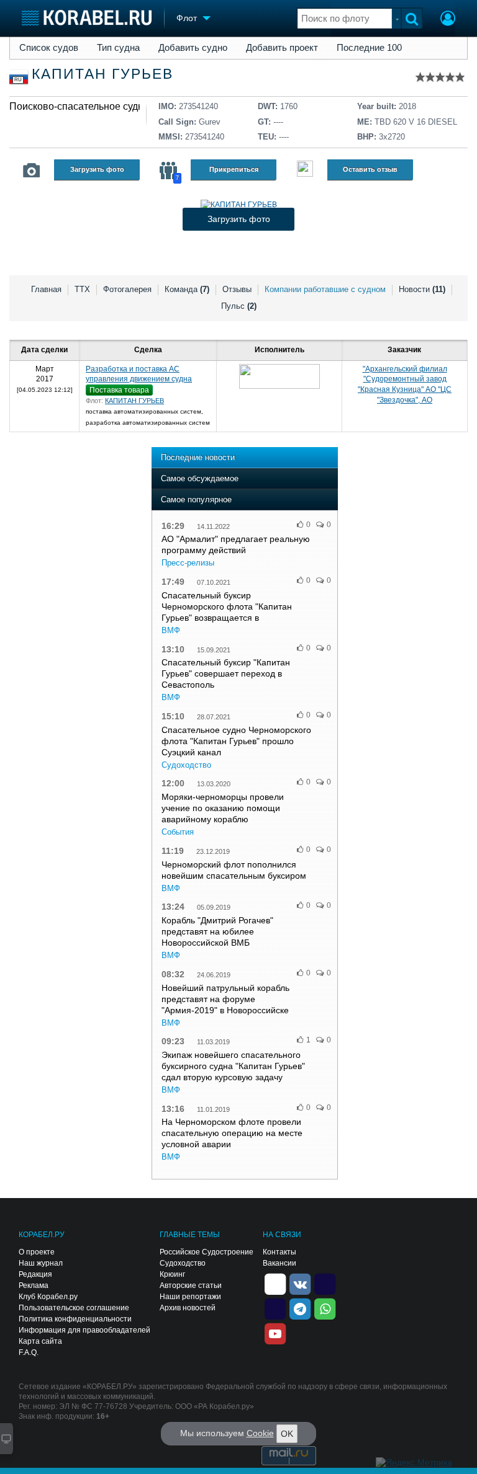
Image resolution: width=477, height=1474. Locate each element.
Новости (422, 289)
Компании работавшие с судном (325, 289)
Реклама (33, 1285)
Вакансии (279, 1263)
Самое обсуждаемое (199, 478)
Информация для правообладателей (84, 1330)
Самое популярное (196, 499)
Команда (187, 289)
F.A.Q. (29, 1352)
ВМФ (170, 630)
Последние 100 (369, 48)
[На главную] (87, 17)
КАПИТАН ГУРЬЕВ (134, 400)
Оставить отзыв (370, 169)
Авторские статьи (191, 1285)
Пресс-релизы (187, 562)
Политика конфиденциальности (75, 1319)
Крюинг (172, 1274)
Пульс (239, 306)
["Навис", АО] (279, 376)
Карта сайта (40, 1341)
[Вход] (447, 20)
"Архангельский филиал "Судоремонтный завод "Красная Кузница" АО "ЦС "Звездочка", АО (405, 384)
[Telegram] (300, 1308)
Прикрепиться (233, 169)
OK (287, 1434)
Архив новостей (188, 1307)
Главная (46, 289)
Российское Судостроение (206, 1252)
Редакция (35, 1274)
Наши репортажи (190, 1296)
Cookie (260, 1433)
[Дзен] (275, 1283)
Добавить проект (282, 48)
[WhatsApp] (324, 1308)
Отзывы (237, 289)
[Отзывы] (305, 170)
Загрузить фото (97, 169)
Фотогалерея (127, 289)
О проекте (37, 1252)
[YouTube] (275, 1333)
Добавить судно (192, 48)
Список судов (48, 48)
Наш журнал (41, 1263)
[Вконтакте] (300, 1283)
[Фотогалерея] (31, 170)
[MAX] (275, 1308)
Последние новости (198, 457)
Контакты (279, 1252)
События (177, 832)
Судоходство (186, 765)
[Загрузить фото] (239, 204)
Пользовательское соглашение (74, 1307)
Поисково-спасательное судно (79, 106)
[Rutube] (324, 1283)
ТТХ (82, 289)
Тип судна (118, 48)
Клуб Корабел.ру (48, 1296)
